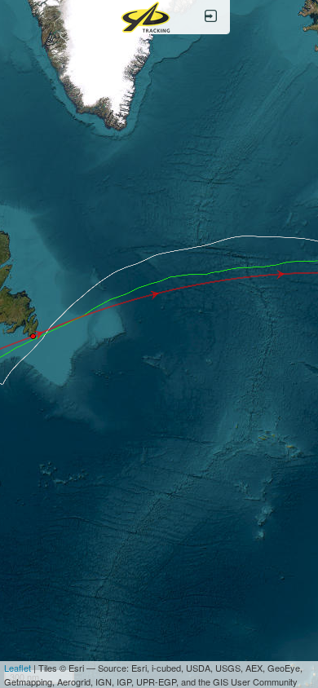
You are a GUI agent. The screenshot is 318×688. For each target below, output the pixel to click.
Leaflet (17, 667)
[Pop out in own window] (211, 16)
